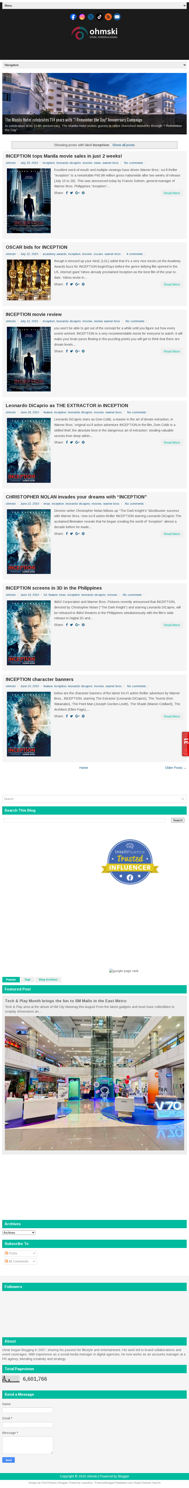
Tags (27, 979)
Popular (11, 979)
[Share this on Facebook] (67, 193)
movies (87, 163)
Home (84, 768)
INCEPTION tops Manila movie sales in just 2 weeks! (64, 156)
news (97, 163)
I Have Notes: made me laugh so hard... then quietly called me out (66, 124)
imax (47, 503)
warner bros (111, 163)
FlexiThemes (48, 1482)
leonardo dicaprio (68, 163)
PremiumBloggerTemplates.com (113, 1482)
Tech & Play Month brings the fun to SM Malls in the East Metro (66, 1001)
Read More (172, 193)
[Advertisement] (94, 49)
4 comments (134, 254)
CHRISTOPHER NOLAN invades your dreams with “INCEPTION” (76, 496)
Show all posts (123, 145)
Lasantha (86, 1482)
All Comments (18, 1261)
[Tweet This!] (71, 193)
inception (49, 163)
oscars (98, 254)
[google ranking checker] (124, 971)
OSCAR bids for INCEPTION (36, 247)
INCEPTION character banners (40, 679)
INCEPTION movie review (34, 314)
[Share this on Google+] (77, 193)
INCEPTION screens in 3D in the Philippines (54, 588)
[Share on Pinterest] (83, 193)
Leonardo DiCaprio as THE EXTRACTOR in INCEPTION (67, 405)
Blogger (123, 1476)
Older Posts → (176, 768)
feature (48, 412)
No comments (133, 163)
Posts (12, 1253)
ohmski (92, 1476)
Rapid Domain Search (147, 1482)
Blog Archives (48, 979)
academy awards (55, 254)
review (98, 321)
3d (45, 594)
